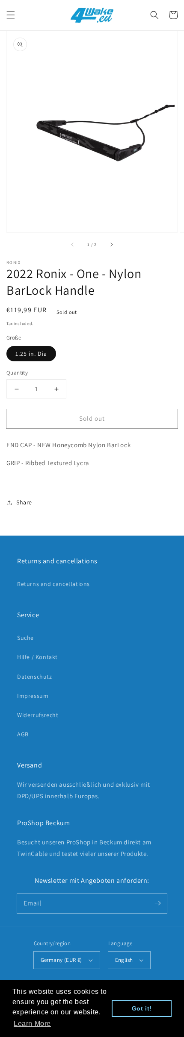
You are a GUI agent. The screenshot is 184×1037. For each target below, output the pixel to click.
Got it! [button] (142, 1008)
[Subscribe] (157, 903)
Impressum (32, 696)
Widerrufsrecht (37, 715)
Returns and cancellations (53, 584)
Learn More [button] (32, 1023)
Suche (25, 638)
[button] (10, 15)
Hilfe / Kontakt (37, 657)
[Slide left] (72, 244)
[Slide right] (111, 244)
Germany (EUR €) (61, 960)
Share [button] (24, 502)
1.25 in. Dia (31, 353)
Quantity (17, 372)
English (124, 960)
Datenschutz (34, 676)
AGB (23, 734)
